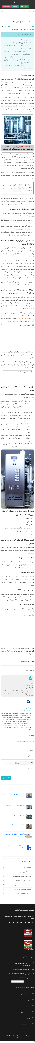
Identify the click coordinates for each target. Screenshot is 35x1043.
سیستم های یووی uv (25, 1024)
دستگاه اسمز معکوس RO (17, 825)
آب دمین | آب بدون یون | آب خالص (14, 815)
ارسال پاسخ (29, 688)
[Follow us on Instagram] (33, 922)
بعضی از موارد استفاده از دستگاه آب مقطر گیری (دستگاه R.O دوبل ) (17, 61)
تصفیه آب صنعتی (17, 868)
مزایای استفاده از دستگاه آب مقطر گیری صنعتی (18, 57)
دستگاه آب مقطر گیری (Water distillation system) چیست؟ (17, 47)
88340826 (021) (27, 2)
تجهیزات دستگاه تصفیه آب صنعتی (17, 885)
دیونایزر (12, 235)
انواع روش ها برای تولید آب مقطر (22, 43)
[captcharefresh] (32, 763)
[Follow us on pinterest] (13, 922)
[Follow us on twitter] (29, 922)
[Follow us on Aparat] (9, 922)
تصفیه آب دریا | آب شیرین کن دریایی (14, 805)
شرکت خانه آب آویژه (25, 994)
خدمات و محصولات (25, 1006)
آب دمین (27, 85)
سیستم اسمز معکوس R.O (24, 661)
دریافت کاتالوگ (24, 6)
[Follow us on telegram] (17, 922)
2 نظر (6, 26)
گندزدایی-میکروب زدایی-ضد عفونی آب (17, 876)
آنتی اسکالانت (27, 1000)
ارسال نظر (6, 778)
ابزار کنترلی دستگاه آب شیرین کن (17, 893)
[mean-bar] (2, 12)
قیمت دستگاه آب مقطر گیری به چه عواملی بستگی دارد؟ (17, 67)
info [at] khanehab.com (20, 970)
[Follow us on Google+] (21, 922)
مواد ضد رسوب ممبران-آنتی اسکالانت (17, 889)
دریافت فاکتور (15, 6)
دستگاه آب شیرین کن (23, 318)
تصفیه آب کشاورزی (25, 1012)
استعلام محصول (6, 6)
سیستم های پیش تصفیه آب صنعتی (17, 872)
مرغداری (28, 1018)
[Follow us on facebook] (25, 922)
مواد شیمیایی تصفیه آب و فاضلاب (17, 880)
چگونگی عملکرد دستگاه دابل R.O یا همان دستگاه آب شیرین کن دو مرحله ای (17, 52)
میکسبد (17, 229)
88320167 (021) (18, 2)
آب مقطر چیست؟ (26, 40)
